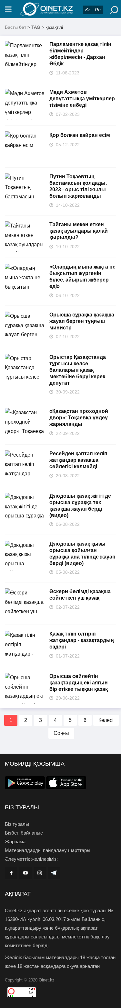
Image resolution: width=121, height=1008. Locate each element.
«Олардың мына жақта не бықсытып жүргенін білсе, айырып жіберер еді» (82, 276)
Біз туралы (17, 824)
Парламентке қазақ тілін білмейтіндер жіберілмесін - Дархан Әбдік (80, 53)
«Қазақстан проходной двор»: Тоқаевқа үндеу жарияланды (78, 417)
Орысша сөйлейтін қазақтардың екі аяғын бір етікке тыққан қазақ (78, 682)
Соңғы (61, 733)
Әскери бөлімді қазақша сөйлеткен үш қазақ (80, 595)
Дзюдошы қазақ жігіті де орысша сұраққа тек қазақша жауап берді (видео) (80, 505)
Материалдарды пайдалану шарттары (47, 850)
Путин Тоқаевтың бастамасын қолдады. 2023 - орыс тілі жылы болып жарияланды (78, 186)
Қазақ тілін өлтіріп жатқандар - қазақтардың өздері (81, 640)
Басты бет (15, 27)
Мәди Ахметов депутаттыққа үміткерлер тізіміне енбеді (82, 98)
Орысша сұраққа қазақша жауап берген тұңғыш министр (81, 321)
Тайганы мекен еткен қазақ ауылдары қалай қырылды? (78, 231)
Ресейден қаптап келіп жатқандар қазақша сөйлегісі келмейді (78, 460)
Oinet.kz (47, 980)
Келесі (106, 720)
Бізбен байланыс (24, 833)
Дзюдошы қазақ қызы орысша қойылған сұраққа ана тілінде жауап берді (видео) (82, 553)
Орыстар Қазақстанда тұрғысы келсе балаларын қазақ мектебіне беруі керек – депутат (79, 370)
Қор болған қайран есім (79, 135)
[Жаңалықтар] (60, 9)
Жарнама (15, 841)
